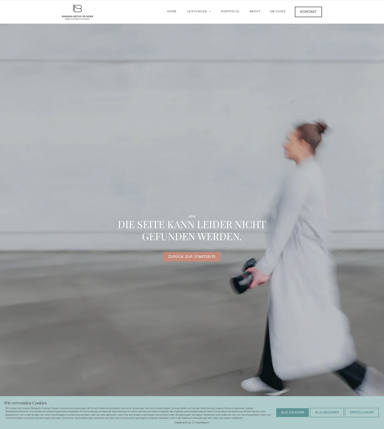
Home (172, 11)
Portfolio (230, 11)
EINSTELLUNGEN (362, 412)
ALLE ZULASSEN (292, 412)
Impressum (201, 422)
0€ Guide (278, 11)
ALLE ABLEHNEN (327, 412)
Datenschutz (183, 422)
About (254, 11)
